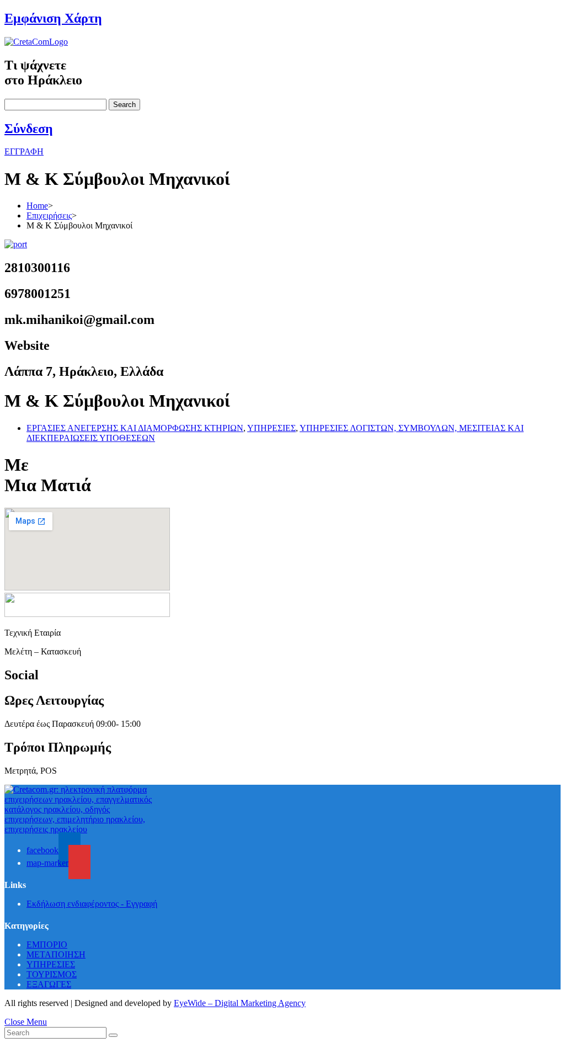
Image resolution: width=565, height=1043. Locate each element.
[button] (24, 151)
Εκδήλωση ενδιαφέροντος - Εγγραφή (91, 903)
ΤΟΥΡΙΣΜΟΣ (51, 974)
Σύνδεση (28, 128)
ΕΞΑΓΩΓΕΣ (48, 984)
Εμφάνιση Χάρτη (53, 18)
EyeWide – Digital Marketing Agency (240, 1003)
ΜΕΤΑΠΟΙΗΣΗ (56, 954)
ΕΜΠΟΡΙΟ (46, 944)
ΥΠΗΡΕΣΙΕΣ (271, 428)
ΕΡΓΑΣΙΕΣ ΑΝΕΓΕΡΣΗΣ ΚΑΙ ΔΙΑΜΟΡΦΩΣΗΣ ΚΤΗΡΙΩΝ (134, 428)
